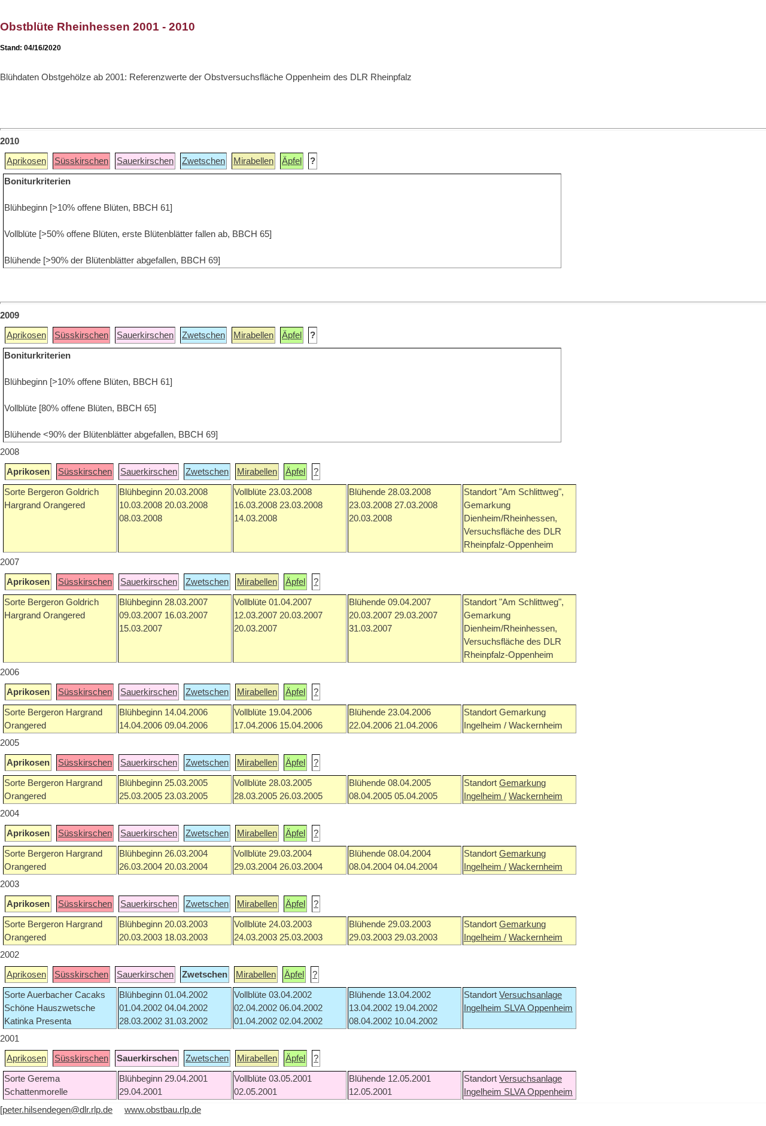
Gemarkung (522, 783)
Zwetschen (203, 161)
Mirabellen (253, 161)
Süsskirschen (81, 161)
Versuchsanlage (530, 995)
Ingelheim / (485, 796)
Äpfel (292, 161)
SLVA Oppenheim (538, 1008)
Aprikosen (26, 161)
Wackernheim (536, 796)
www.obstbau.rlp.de (162, 1110)
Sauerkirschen (145, 161)
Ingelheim (484, 1008)
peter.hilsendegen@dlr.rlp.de (57, 1110)
